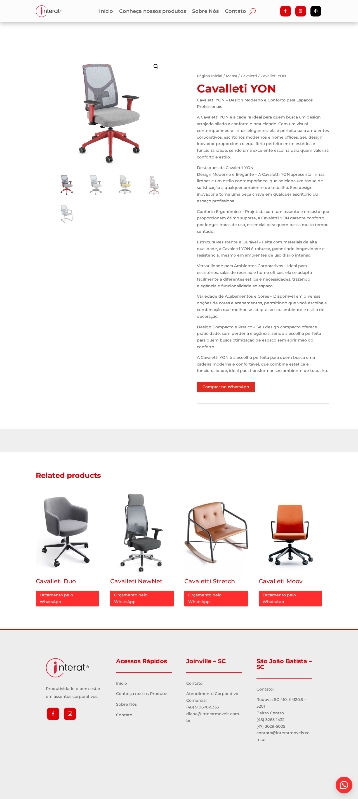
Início (106, 11)
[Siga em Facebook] (285, 11)
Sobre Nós (205, 11)
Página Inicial (209, 76)
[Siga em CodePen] (315, 11)
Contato (235, 11)
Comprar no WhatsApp (225, 386)
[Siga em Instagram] (300, 11)
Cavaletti (249, 76)
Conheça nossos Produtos (142, 693)
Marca (231, 76)
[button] (344, 785)
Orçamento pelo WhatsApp (56, 598)
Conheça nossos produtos (152, 11)
